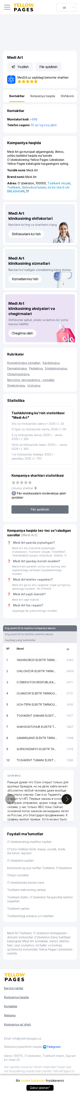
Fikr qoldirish (48, 67)
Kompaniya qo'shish (17, 1024)
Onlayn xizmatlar (18, 875)
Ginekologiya (16, 385)
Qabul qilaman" (40, 1087)
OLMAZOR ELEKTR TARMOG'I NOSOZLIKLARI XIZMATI (37, 693)
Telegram (54, 1046)
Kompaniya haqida (16, 997)
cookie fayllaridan (33, 1080)
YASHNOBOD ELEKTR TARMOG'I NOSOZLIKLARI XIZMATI (37, 660)
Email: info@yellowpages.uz (22, 1038)
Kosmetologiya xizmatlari (24, 363)
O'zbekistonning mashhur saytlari (29, 841)
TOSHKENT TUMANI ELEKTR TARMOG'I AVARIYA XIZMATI (37, 760)
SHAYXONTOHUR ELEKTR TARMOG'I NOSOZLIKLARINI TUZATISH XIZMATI (37, 726)
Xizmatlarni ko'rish (25, 279)
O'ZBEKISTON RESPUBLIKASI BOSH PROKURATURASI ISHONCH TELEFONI (37, 682)
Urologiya (33, 385)
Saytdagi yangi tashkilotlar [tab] (20, 640)
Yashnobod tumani (34, 187)
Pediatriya (36, 368)
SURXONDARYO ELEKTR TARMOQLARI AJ (37, 749)
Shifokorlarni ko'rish (26, 234)
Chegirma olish (22, 333)
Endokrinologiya (56, 368)
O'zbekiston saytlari (20, 860)
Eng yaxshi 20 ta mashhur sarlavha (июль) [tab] (29, 634)
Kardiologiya (51, 363)
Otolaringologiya (18, 374)
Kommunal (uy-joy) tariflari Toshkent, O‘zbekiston (39, 868)
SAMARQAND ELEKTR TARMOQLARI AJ (37, 738)
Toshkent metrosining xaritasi (26, 890)
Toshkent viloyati (59, 183)
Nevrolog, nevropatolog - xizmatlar (31, 380)
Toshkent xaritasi (18, 908)
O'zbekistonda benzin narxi (25, 882)
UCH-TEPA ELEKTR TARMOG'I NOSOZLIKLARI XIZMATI (37, 704)
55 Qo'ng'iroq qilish (44, 125)
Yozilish (23, 67)
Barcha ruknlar (13, 988)
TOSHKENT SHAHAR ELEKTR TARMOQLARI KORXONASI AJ (37, 715)
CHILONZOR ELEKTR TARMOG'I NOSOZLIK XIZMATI (37, 671)
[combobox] (66, 7)
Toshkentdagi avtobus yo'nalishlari (30, 916)
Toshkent (13, 187)
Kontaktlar (10, 1006)
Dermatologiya (17, 368)
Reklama (10, 1015)
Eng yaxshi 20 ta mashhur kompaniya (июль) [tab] (30, 628)
